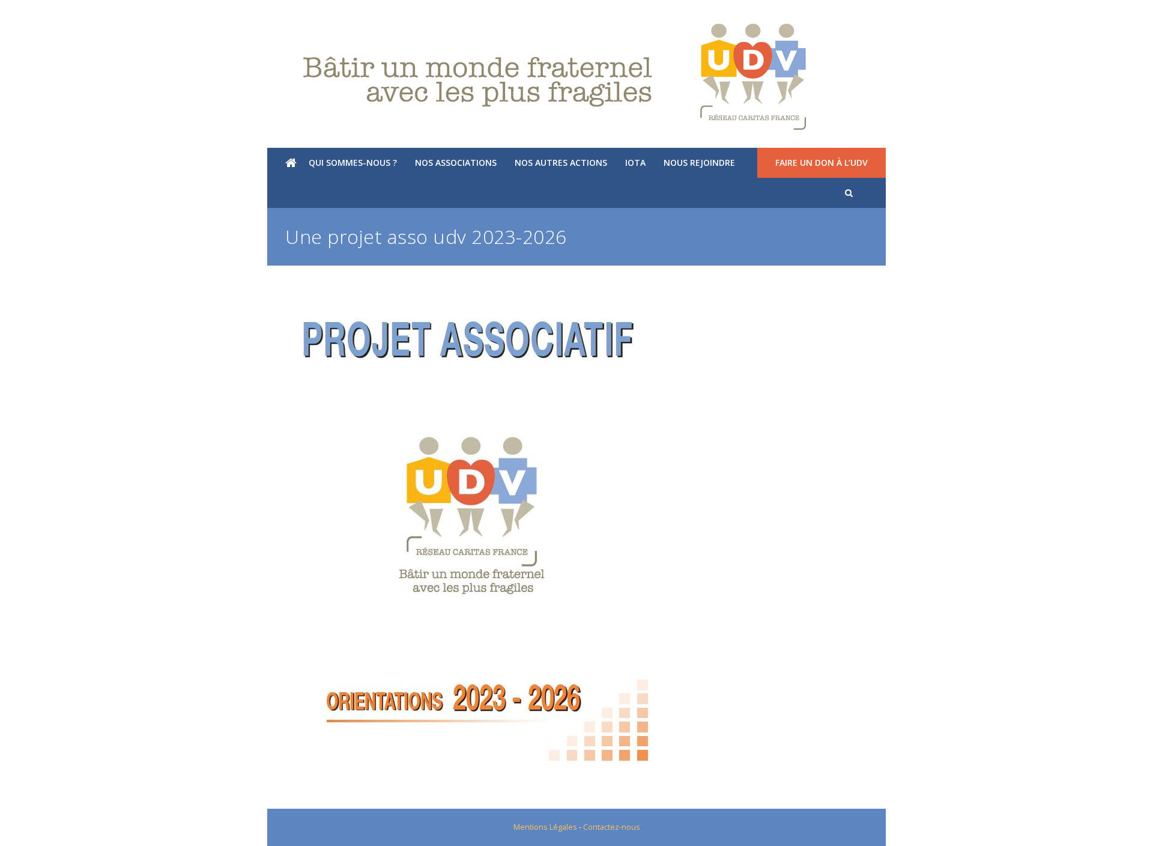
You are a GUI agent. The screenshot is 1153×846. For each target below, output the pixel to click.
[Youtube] (63, 15)
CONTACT (1118, 15)
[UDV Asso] (576, 77)
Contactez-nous (611, 826)
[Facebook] (44, 15)
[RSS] (82, 15)
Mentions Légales (545, 826)
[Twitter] (25, 15)
